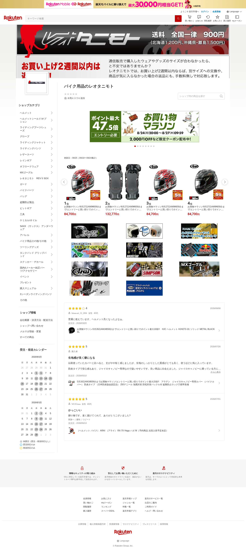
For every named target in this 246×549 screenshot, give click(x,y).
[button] (234, 12)
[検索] (178, 18)
